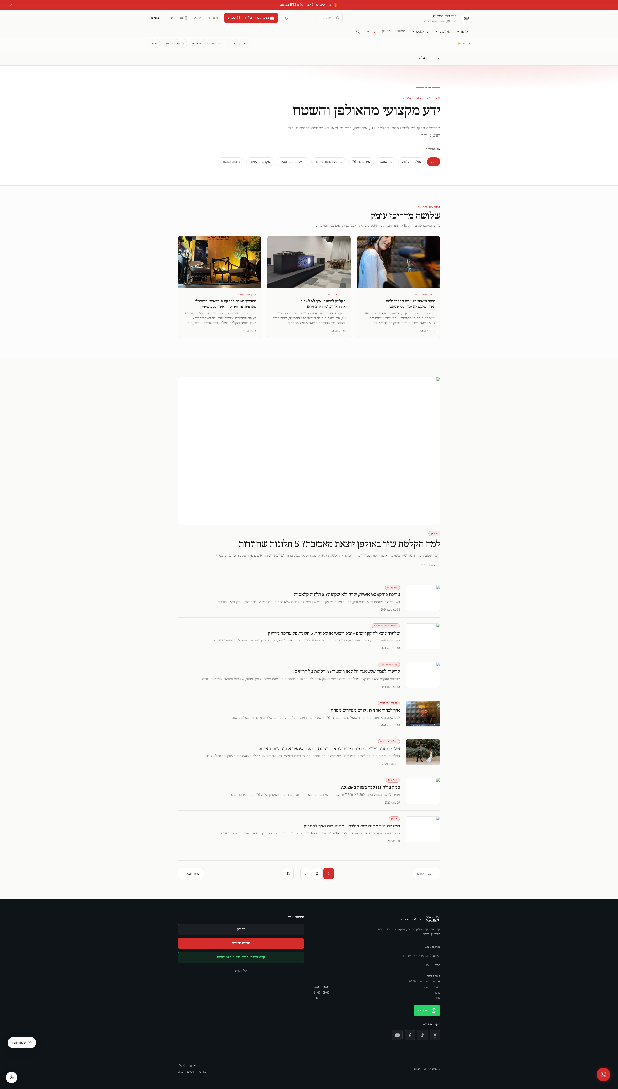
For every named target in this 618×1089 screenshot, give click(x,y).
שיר (245, 43)
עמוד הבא (191, 873)
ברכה (232, 43)
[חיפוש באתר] (358, 31)
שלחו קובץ (241, 971)
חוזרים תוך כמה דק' (204, 18)
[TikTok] (422, 1035)
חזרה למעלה (185, 1066)
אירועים (444, 31)
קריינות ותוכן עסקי (292, 162)
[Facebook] (410, 1035)
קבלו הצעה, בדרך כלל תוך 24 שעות (241, 957)
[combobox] (312, 18)
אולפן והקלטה (411, 162)
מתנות (401, 31)
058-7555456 (432, 946)
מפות (437, 965)
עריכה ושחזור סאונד (329, 162)
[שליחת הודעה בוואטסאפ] (603, 1074)
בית (437, 57)
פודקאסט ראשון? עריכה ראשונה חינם (309, 5)
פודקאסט (422, 31)
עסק (167, 43)
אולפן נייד (197, 43)
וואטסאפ (424, 1010)
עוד (373, 31)
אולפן (464, 31)
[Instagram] (435, 1035)
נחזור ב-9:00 (178, 18)
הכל (433, 162)
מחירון (386, 31)
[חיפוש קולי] (286, 18)
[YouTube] (397, 1035)
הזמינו (155, 18)
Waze (429, 965)
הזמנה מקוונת (241, 943)
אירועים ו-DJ (361, 162)
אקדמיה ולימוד (260, 162)
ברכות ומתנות (231, 162)
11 (288, 873)
